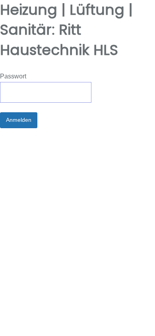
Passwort (13, 76)
